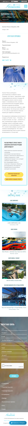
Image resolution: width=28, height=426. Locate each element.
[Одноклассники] (5, 60)
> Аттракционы (5, 394)
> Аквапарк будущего (7, 390)
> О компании (5, 383)
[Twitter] (7, 60)
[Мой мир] (3, 60)
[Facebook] (9, 60)
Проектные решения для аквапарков (14, 174)
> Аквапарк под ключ (7, 387)
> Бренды (4, 398)
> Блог (3, 405)
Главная (3, 16)
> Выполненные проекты (8, 401)
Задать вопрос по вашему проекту (14, 179)
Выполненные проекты (12, 16)
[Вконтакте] (11, 60)
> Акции (3, 409)
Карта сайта (7, 420)
